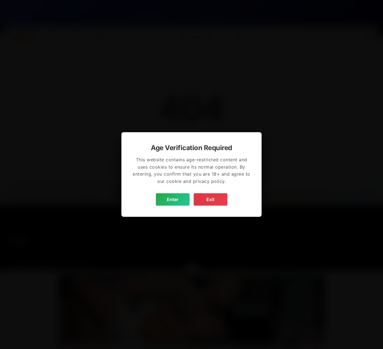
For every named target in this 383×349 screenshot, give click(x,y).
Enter (172, 199)
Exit (210, 199)
